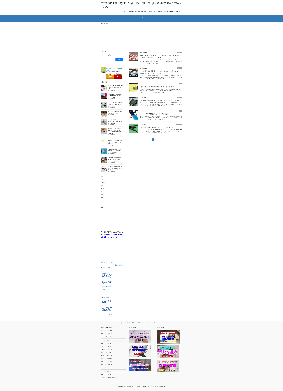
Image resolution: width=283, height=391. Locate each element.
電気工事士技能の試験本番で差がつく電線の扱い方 (157, 87)
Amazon (110, 76)
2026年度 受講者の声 (106, 330)
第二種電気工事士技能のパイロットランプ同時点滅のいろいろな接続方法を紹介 (115, 121)
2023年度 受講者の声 (106, 343)
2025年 (103, 182)
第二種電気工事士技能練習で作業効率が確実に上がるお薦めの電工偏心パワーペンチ (115, 168)
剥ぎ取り (179, 68)
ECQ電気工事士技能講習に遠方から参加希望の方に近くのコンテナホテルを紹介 (115, 96)
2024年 (103, 185)
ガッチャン (179, 124)
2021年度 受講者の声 (106, 349)
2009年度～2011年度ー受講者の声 (109, 377)
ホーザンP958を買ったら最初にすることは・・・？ (157, 114)
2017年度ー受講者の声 (106, 358)
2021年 (103, 194)
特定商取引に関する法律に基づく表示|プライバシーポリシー (137, 323)
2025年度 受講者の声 (106, 333)
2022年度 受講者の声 (106, 346)
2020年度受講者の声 (106, 352)
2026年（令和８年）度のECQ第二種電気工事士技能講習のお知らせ (115, 87)
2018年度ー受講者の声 (106, 340)
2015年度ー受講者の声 (106, 364)
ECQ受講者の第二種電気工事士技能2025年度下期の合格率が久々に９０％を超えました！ (115, 159)
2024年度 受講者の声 (106, 337)
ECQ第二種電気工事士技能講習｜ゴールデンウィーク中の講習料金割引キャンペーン (115, 104)
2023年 (103, 188)
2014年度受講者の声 (106, 368)
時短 (180, 83)
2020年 (103, 197)
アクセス (112, 323)
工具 (180, 110)
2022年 (103, 191)
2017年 (103, 207)
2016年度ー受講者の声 (106, 361)
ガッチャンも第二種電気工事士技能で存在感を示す (157, 127)
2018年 (103, 204)
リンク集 (118, 323)
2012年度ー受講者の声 (106, 374)
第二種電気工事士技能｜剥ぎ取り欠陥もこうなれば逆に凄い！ (161, 100)
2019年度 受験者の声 (106, 355)
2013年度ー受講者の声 (106, 371)
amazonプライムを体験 (107, 262)
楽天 (118, 76)
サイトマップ (105, 323)
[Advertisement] (141, 35)
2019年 (103, 201)
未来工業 (179, 52)
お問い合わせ (156, 323)
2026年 (103, 179)
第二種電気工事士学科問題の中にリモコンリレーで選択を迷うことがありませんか (115, 151)
